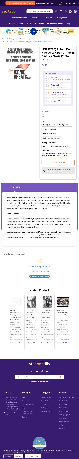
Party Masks (36, 18)
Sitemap (25, 417)
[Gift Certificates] (56, 11)
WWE (61, 425)
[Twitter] (37, 371)
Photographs (61, 18)
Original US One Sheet (66, 397)
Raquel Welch (63, 408)
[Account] (61, 11)
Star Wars (62, 418)
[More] (27, 17)
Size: (44, 121)
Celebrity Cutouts (65, 401)
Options (16, 348)
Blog (68, 24)
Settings (8, 456)
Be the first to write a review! (39, 276)
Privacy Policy (55, 452)
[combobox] (39, 11)
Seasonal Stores (16, 24)
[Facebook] (31, 371)
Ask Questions (58, 162)
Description (14, 187)
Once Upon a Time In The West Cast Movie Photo (62, 312)
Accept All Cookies (32, 456)
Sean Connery (64, 422)
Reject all (18, 456)
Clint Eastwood (64, 411)
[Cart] (75, 11)
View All (62, 428)
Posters (48, 18)
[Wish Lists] (66, 11)
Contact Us (40, 24)
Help (29, 24)
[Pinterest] (42, 371)
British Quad (63, 404)
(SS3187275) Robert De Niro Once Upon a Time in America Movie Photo (15, 314)
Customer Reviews (55, 24)
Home (4, 39)
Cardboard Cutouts (19, 18)
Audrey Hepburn (64, 415)
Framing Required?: (49, 143)
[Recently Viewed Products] (70, 11)
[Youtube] (47, 371)
